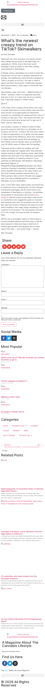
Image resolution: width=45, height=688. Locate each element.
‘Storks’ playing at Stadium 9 (14, 381)
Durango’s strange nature (12, 412)
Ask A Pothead (9, 435)
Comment (5, 264)
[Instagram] (14, 338)
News (26, 431)
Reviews (16, 431)
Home (5, 426)
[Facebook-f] (3, 338)
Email (4, 299)
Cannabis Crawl (18, 426)
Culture (6, 431)
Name (4, 291)
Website (4, 308)
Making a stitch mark (10, 397)
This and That (24, 435)
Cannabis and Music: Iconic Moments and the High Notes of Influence (21, 532)
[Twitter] (9, 338)
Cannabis (34, 426)
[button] (22, 24)
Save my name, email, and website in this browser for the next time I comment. (22, 319)
